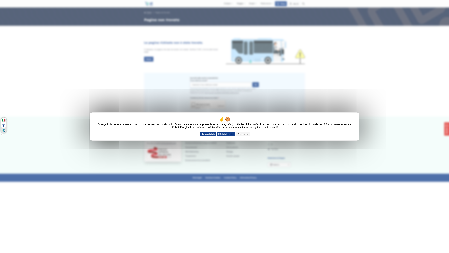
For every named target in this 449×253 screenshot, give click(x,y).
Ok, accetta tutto (208, 134)
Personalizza (243, 134)
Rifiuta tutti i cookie (226, 134)
